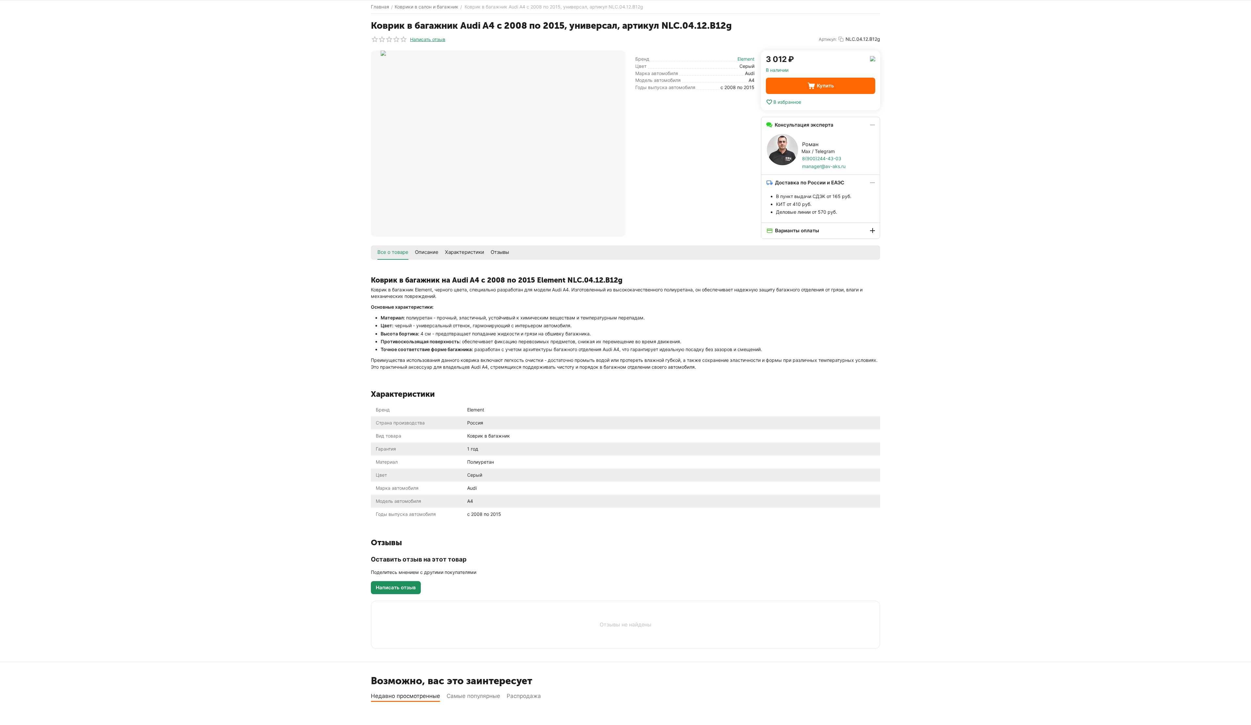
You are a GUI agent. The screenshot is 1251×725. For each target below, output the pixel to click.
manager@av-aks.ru (824, 166)
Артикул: (828, 39)
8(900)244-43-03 (821, 158)
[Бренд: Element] (872, 58)
